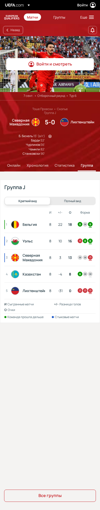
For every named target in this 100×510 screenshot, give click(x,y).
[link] (32, 17)
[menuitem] (36, 17)
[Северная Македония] (16, 258)
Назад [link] (15, 30)
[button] (86, 17)
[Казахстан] (16, 274)
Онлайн (14, 165)
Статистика (65, 165)
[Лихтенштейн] (16, 291)
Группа (87, 165)
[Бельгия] (16, 224)
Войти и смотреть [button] (54, 64)
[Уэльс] (16, 241)
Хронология (37, 165)
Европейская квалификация (11, 17)
